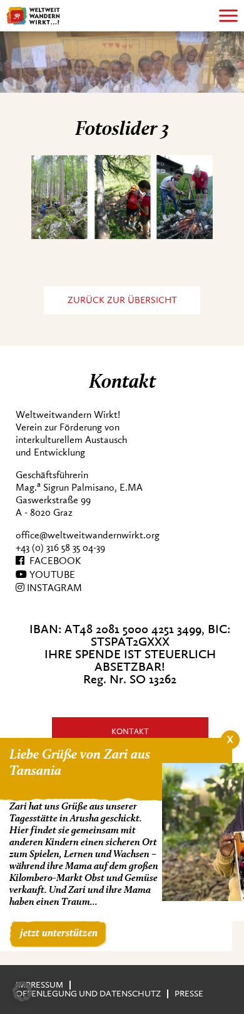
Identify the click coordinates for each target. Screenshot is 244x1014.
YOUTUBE (51, 574)
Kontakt (130, 731)
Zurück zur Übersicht (122, 300)
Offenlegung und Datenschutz (88, 993)
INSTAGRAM (53, 588)
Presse (189, 993)
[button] (22, 991)
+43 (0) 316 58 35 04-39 (60, 547)
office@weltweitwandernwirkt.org (88, 535)
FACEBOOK (52, 561)
